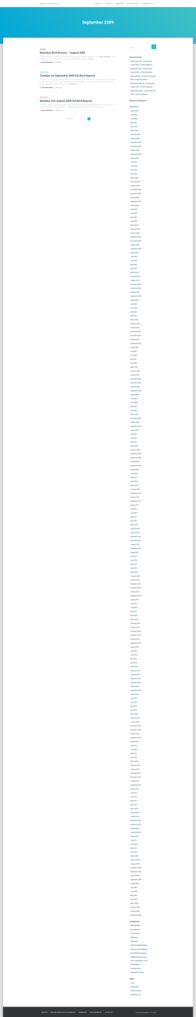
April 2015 (133, 615)
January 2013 (135, 722)
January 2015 (135, 627)
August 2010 (134, 836)
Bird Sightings (135, 929)
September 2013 (135, 690)
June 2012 (133, 749)
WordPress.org (135, 995)
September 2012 (135, 738)
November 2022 (135, 288)
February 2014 (135, 670)
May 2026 (133, 122)
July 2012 (133, 745)
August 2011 (134, 789)
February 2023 (135, 276)
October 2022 (134, 292)
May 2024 (133, 217)
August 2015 (134, 599)
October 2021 (134, 339)
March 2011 (134, 809)
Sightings (108, 3)
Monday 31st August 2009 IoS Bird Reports (66, 100)
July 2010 (133, 840)
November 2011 (135, 777)
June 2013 (133, 702)
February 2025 (135, 182)
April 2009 (133, 899)
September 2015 (135, 596)
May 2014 (133, 659)
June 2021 (133, 355)
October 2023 (134, 245)
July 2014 (133, 651)
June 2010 (133, 844)
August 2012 (134, 741)
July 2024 (133, 209)
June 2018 (133, 473)
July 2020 (133, 398)
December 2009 (135, 868)
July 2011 (133, 793)
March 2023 (134, 272)
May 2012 (133, 753)
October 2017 (134, 497)
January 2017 (135, 532)
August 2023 (134, 253)
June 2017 (133, 513)
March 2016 (134, 572)
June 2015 (133, 607)
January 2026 (135, 138)
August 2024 (134, 205)
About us (98, 3)
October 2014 (134, 639)
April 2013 (133, 710)
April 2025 (133, 174)
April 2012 (133, 757)
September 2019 (135, 426)
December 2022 (135, 284)
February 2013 (135, 718)
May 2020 (133, 406)
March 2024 (134, 225)
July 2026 (133, 115)
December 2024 (135, 189)
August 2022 (134, 300)
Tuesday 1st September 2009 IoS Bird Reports (67, 75)
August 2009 (134, 883)
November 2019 (135, 418)
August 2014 (134, 647)
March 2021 (134, 367)
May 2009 (133, 895)
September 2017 (135, 501)
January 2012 (135, 769)
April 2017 (133, 521)
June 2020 (133, 402)
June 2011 (133, 797)
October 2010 (134, 828)
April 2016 (133, 568)
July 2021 (133, 351)
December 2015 (135, 584)
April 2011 (133, 805)
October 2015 (134, 592)
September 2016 (135, 548)
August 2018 (134, 469)
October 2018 (134, 461)
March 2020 (134, 414)
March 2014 (134, 667)
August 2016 (134, 552)
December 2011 (135, 773)
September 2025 (135, 154)
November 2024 (135, 193)
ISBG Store (134, 941)
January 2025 (135, 186)
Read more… (75, 84)
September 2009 (135, 879)
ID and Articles (135, 933)
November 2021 (135, 335)
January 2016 (135, 580)
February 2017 (135, 528)
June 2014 (133, 655)
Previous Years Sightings (138, 949)
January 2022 (135, 327)
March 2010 (134, 856)
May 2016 (133, 564)
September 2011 (135, 785)
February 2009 (135, 907)
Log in (132, 983)
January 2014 (135, 674)
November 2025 (135, 146)
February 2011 (135, 812)
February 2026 (135, 134)
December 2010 (135, 820)
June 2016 (133, 560)
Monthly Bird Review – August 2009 (62, 52)
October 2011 (134, 781)
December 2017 (135, 493)
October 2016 (134, 544)
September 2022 (135, 296)
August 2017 (134, 505)
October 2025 (134, 150)
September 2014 (135, 643)
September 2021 (135, 343)
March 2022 (134, 320)
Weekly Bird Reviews (137, 972)
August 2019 (134, 430)
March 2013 (134, 714)
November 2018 (135, 458)
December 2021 (135, 331)
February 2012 (135, 765)
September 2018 (135, 465)
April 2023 (133, 268)
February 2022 (135, 324)
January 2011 (135, 816)
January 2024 (135, 233)
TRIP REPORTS (135, 964)
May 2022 (133, 312)
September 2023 (135, 249)
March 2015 (134, 619)
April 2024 (133, 221)
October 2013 (134, 686)
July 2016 (133, 556)
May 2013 (133, 706)
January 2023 (135, 280)
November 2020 (135, 383)
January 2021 (135, 375)
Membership (120, 3)
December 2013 (135, 678)
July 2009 (133, 887)
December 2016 (135, 536)
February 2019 (135, 450)
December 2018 (135, 454)
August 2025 (134, 158)
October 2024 (134, 197)
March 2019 (134, 446)
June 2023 (133, 260)
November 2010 (135, 824)
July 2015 (133, 603)
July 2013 (133, 698)
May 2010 (133, 848)
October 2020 (134, 387)
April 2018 (133, 481)
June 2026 (133, 119)
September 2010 (135, 832)
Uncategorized (135, 968)
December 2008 (135, 915)
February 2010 (135, 860)
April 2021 (133, 363)
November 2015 (135, 588)
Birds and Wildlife (133, 3)
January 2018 (135, 489)
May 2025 (133, 170)
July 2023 (133, 256)
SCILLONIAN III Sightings (138, 953)
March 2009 (134, 903)
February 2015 (135, 623)
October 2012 (134, 734)
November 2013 (135, 682)
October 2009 (134, 876)
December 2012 (135, 726)
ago (57, 62)
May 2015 (133, 611)
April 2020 (133, 410)
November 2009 (135, 872)
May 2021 (133, 359)
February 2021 (135, 371)
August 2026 (134, 111)
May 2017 (133, 517)
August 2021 (134, 347)
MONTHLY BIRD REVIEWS (138, 945)
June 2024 (133, 213)
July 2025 (133, 162)
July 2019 (133, 434)
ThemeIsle (153, 1012)
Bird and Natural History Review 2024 (63, 1012)
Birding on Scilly (148, 3)
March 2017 (134, 525)
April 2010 (133, 852)
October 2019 (134, 422)
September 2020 (135, 391)
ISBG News (43, 49)
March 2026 (134, 130)
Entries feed (134, 987)
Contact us (108, 1012)
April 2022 (133, 316)
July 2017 (133, 509)
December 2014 (135, 631)
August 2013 (134, 694)
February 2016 (135, 576)
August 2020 (134, 394)
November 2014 (135, 635)
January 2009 (135, 911)
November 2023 (135, 241)
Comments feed (135, 991)
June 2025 (133, 166)
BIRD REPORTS (44, 72)
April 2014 (133, 663)
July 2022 (133, 304)
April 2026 (133, 126)
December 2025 (135, 142)
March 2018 (134, 485)
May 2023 (133, 264)
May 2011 (133, 801)
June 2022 (133, 308)
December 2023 (135, 237)
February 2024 (135, 229)
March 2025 (134, 178)
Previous (70, 119)
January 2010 (135, 864)
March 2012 (134, 761)
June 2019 (133, 438)
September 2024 (135, 201)
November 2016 (135, 540)
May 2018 (133, 477)
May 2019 (133, 442)
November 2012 (135, 730)
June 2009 (133, 891)
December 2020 (135, 379)
